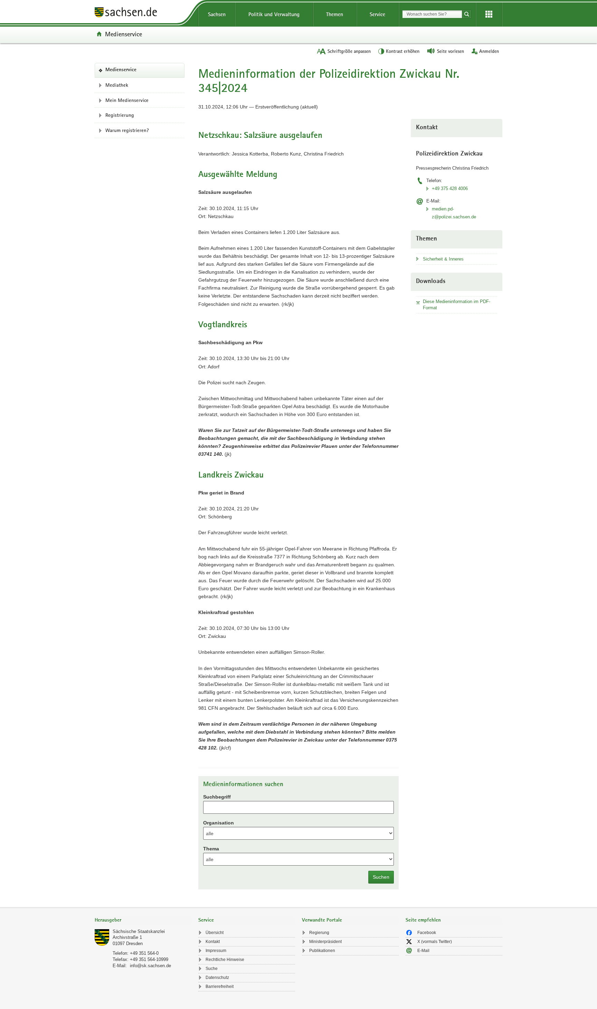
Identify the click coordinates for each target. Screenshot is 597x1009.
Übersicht (215, 932)
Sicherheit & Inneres (443, 259)
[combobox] (432, 14)
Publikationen (322, 950)
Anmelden (489, 51)
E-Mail (423, 950)
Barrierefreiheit (220, 986)
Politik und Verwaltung (274, 14)
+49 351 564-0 (144, 953)
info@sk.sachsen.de (150, 965)
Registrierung (119, 115)
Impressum (216, 950)
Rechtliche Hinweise (225, 959)
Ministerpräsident (325, 941)
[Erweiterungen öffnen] (488, 14)
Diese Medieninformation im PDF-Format (456, 304)
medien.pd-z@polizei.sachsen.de (454, 212)
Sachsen (217, 14)
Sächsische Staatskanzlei (139, 931)
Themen (334, 14)
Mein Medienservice (127, 100)
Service (377, 14)
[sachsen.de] (143, 13)
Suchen (381, 877)
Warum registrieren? (127, 130)
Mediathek (116, 85)
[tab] (143, 920)
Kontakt (213, 941)
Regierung (319, 932)
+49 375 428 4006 (450, 188)
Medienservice (123, 34)
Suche (212, 968)
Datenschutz (217, 977)
